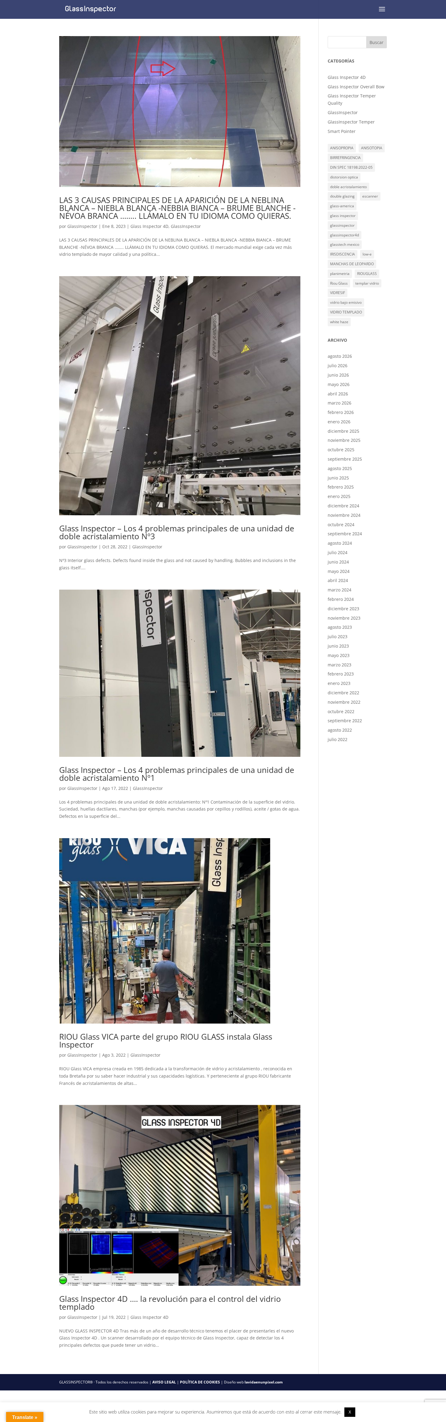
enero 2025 (339, 496)
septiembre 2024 (345, 534)
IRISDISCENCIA (342, 254)
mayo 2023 (339, 655)
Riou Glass (339, 283)
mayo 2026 (339, 384)
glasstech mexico (344, 244)
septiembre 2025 (345, 459)
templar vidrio (367, 283)
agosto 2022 (340, 730)
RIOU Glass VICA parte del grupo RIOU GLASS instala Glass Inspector (165, 1040)
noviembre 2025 (344, 440)
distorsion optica (344, 177)
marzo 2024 (339, 590)
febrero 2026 (341, 412)
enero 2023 (339, 683)
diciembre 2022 (343, 693)
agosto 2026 (340, 356)
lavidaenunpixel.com (264, 1382)
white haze (339, 321)
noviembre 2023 (344, 618)
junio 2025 (338, 478)
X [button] (350, 1412)
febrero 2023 (341, 674)
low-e (367, 254)
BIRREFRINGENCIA (345, 157)
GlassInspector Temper (351, 122)
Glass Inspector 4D (149, 226)
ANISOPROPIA (341, 148)
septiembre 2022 (345, 720)
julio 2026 (337, 365)
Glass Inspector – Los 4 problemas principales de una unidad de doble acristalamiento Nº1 (176, 773)
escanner (370, 196)
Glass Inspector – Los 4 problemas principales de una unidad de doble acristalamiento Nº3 (176, 532)
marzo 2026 (339, 403)
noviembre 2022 (344, 702)
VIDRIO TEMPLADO (346, 312)
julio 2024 (337, 552)
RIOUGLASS (367, 273)
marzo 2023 (339, 665)
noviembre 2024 (344, 515)
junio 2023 (338, 646)
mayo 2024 (339, 571)
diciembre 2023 (343, 608)
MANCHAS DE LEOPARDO (352, 263)
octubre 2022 (341, 711)
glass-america (342, 205)
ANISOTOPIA (371, 148)
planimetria (340, 273)
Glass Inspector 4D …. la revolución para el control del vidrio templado (170, 1302)
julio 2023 (337, 636)
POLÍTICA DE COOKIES (200, 1382)
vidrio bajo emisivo (346, 302)
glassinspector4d (344, 235)
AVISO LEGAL (164, 1382)
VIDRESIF (337, 292)
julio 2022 (337, 739)
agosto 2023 (340, 627)
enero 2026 (339, 422)
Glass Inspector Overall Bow (356, 87)
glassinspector (342, 225)
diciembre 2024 (343, 506)
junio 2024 (338, 562)
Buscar (376, 42)
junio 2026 (338, 375)
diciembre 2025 (343, 431)
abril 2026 (338, 394)
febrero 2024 (341, 599)
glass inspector (343, 215)
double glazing (342, 196)
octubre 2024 (341, 524)
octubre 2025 (341, 449)
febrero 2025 (341, 487)
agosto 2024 (340, 543)
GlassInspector (82, 226)
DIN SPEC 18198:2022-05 (351, 167)
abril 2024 (338, 580)
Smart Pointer (342, 131)
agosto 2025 (340, 468)
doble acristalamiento (348, 186)
